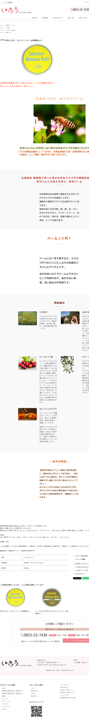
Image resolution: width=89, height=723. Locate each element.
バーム (13, 25)
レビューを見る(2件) (81, 556)
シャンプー (5, 698)
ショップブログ (64, 695)
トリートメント (6, 701)
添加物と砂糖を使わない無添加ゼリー (13, 691)
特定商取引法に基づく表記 (68, 697)
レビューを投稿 (80, 559)
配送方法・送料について (67, 692)
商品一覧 (8, 32)
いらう (33, 688)
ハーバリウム (6, 706)
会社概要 (77, 662)
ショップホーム (64, 684)
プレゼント (5, 704)
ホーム (2, 25)
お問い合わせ (64, 687)
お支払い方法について (66, 690)
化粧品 (8, 25)
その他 (8, 27)
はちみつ (4, 709)
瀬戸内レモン (35, 691)
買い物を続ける (80, 574)
